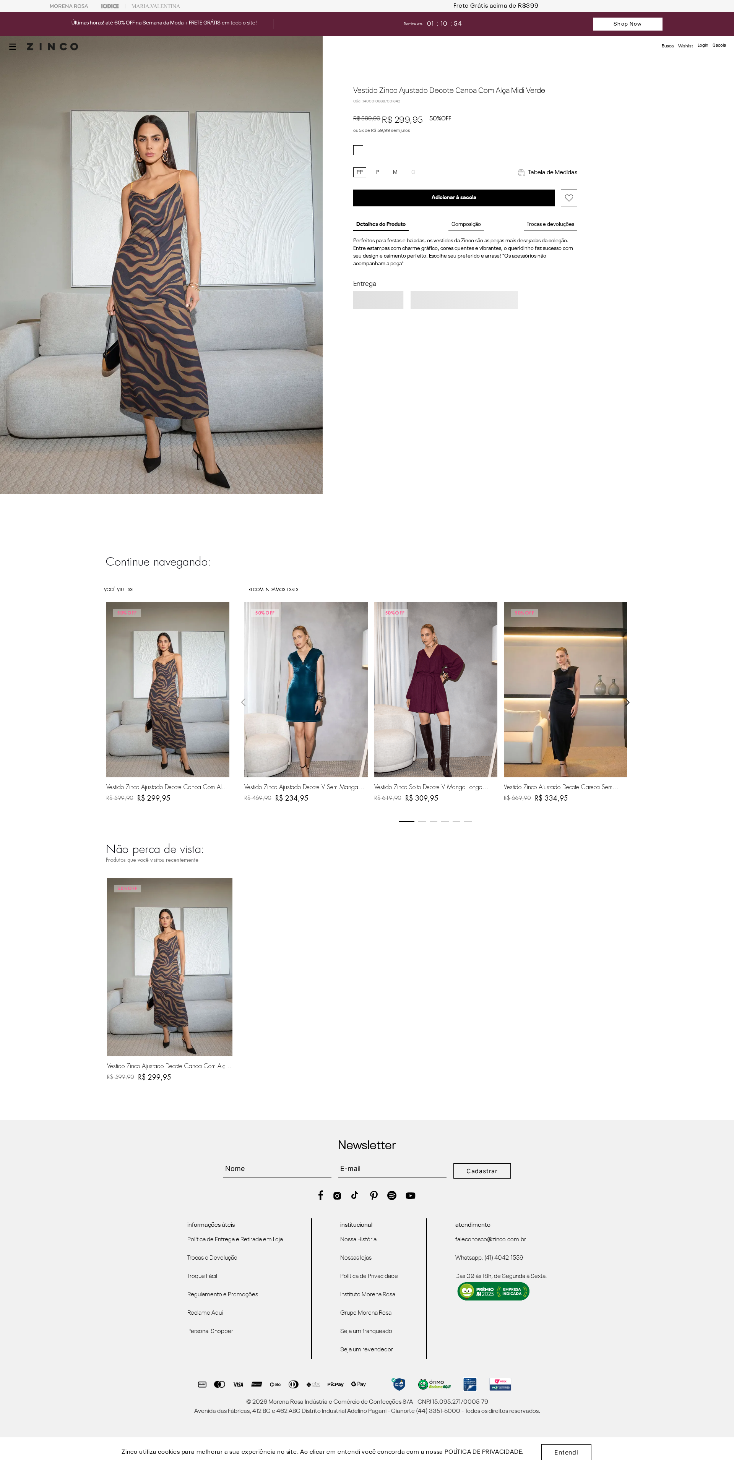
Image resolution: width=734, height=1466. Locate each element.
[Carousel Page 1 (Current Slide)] (406, 821)
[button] (12, 46)
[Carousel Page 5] (456, 821)
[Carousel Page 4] (445, 821)
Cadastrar (482, 1171)
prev (243, 702)
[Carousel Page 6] (468, 821)
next (627, 702)
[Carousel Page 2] (422, 821)
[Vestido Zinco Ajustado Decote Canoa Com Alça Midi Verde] (170, 967)
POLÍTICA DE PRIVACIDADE (483, 1452)
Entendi (566, 1452)
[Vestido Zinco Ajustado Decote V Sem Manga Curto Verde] (305, 689)
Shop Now (628, 24)
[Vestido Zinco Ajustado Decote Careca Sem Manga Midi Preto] (565, 689)
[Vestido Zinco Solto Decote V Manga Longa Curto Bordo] (435, 689)
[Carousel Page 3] (433, 821)
